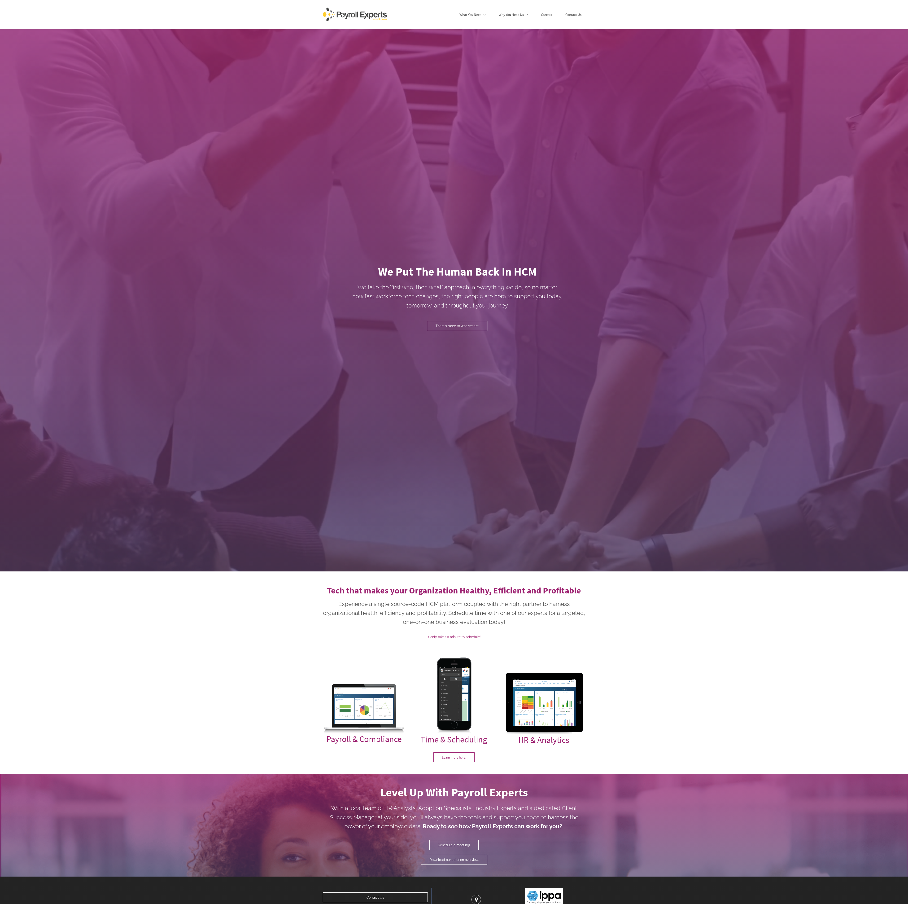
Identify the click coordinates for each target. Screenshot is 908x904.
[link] (364, 680)
